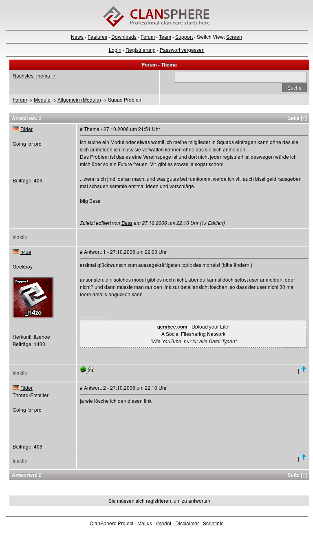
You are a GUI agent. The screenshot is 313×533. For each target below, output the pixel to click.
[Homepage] (91, 370)
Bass (126, 222)
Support (184, 36)
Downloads (124, 36)
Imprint (163, 523)
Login (115, 49)
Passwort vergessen (182, 49)
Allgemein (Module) (79, 99)
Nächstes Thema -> (34, 75)
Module (42, 99)
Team (165, 36)
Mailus (144, 523)
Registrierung (141, 49)
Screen (234, 36)
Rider (26, 128)
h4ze (25, 251)
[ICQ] (84, 370)
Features (97, 36)
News (77, 36)
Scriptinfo (213, 523)
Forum (148, 36)
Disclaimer (187, 523)
